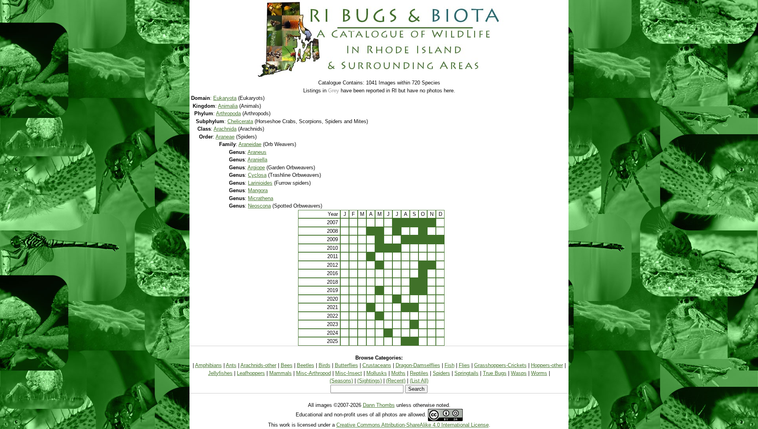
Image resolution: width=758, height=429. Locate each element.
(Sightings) (369, 381)
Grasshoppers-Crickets (500, 365)
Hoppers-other (547, 365)
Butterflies (346, 365)
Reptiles (419, 373)
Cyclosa (257, 175)
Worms (539, 373)
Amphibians (208, 365)
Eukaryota (224, 98)
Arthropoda (228, 113)
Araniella (257, 160)
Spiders (441, 373)
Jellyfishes (220, 373)
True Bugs (495, 373)
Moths (398, 373)
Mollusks (376, 373)
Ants (231, 365)
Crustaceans (376, 365)
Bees (287, 365)
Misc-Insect (348, 373)
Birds (324, 365)
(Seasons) (341, 381)
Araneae (225, 137)
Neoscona (259, 206)
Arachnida (225, 129)
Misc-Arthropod (313, 373)
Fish (449, 365)
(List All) (419, 381)
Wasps (519, 373)
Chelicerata (240, 121)
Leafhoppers (251, 373)
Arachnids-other (258, 365)
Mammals (280, 373)
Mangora (258, 190)
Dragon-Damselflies (418, 365)
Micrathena (260, 198)
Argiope (256, 167)
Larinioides (260, 183)
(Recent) (395, 381)
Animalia (228, 106)
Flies (464, 365)
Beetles (305, 365)
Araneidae (249, 144)
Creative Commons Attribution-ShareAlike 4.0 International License (412, 425)
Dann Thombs (379, 405)
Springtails (466, 373)
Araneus (257, 152)
